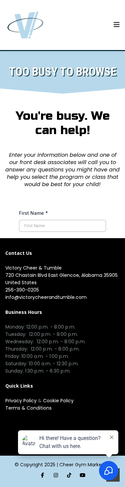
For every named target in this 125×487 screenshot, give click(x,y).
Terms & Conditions (28, 408)
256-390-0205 (22, 290)
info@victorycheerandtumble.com (46, 297)
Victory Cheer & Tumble (33, 268)
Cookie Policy (58, 400)
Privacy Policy (21, 400)
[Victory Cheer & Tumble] (25, 25)
